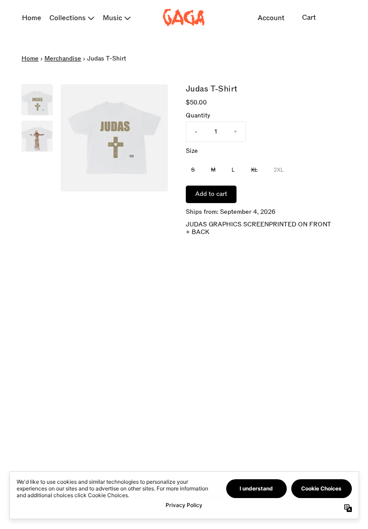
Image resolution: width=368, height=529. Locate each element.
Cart (309, 17)
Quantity (198, 116)
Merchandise (62, 58)
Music (112, 18)
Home (31, 18)
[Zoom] (114, 137)
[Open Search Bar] (336, 18)
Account (271, 18)
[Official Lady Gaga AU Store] (184, 17)
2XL (279, 169)
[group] (37, 99)
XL (254, 169)
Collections (67, 18)
